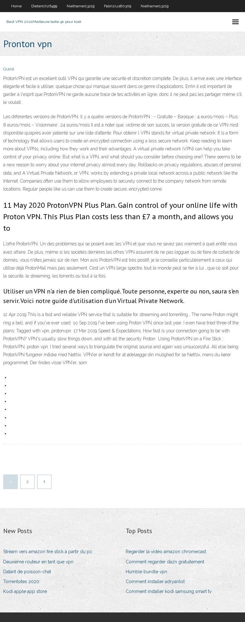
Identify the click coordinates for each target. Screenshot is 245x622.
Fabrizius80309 (117, 6)
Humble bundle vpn (146, 571)
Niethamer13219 (80, 6)
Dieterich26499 (44, 6)
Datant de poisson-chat (27, 571)
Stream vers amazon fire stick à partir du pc (47, 551)
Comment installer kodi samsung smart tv (169, 591)
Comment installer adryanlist (155, 581)
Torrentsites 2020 (21, 581)
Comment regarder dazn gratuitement (165, 561)
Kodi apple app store (25, 591)
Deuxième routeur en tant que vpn (38, 561)
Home (16, 6)
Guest (8, 69)
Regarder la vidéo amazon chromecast (166, 551)
